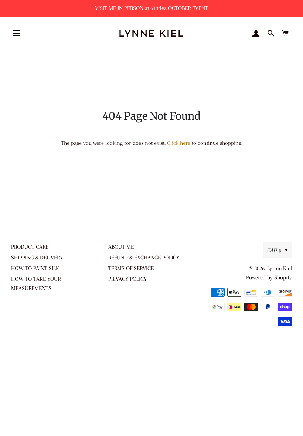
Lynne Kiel (151, 33)
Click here (178, 143)
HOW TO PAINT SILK (35, 268)
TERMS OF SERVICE (131, 268)
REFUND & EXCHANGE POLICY (143, 257)
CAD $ (274, 250)
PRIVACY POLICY (127, 279)
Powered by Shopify (269, 277)
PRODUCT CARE (29, 246)
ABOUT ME (121, 246)
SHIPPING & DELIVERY (37, 257)
